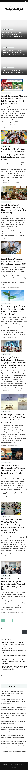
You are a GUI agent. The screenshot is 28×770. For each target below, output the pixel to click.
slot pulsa (3, 703)
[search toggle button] (25, 1)
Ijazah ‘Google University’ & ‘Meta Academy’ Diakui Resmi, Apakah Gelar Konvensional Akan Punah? (13, 418)
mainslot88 (8, 753)
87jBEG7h (5, 127)
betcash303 (8, 717)
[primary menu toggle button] (14, 16)
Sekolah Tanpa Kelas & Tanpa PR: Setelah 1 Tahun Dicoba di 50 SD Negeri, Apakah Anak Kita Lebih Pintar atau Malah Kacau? (13, 154)
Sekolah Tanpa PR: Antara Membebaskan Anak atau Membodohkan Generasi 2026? (14, 261)
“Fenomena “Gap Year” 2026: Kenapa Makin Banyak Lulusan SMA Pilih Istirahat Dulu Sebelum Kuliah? (14, 310)
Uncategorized (7, 29)
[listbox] (14, 47)
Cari (2, 629)
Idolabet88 (22, 709)
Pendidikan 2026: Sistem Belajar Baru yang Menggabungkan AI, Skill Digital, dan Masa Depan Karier (14, 52)
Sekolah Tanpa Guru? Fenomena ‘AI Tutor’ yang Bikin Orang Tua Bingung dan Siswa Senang (13, 208)
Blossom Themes (14, 766)
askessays (14, 8)
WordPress (13, 767)
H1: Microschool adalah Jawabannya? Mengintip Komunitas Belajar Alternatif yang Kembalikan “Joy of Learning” (13, 583)
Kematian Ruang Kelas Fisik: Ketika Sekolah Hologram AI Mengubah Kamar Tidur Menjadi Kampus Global (13, 34)
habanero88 (4, 727)
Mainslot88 (11, 723)
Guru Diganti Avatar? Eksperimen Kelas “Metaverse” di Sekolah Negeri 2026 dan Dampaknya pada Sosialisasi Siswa (13, 470)
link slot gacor (14, 693)
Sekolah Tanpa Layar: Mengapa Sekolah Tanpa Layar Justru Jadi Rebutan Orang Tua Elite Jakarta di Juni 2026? (14, 99)
